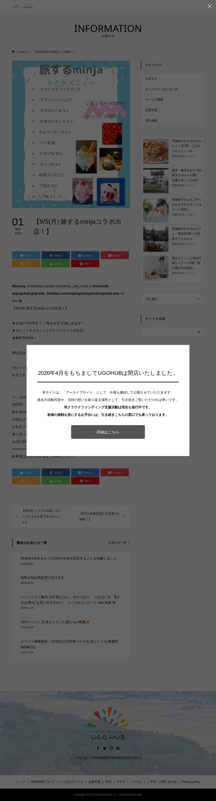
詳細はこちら (108, 432)
